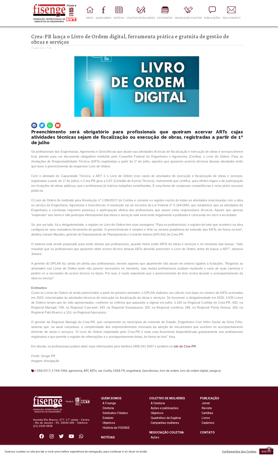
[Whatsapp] (81, 436)
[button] (34, 125)
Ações (154, 437)
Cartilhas (207, 413)
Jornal (206, 403)
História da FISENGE (115, 428)
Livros (206, 418)
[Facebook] (42, 436)
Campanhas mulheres (164, 423)
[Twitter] (61, 436)
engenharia (133, 371)
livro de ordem (169, 371)
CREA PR (119, 371)
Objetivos (108, 423)
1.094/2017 (42, 371)
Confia (107, 371)
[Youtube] (71, 436)
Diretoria (107, 408)
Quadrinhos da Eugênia (165, 418)
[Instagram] (51, 436)
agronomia (75, 371)
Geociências (150, 371)
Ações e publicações (164, 408)
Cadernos (208, 423)
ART (86, 371)
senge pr (215, 371)
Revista (207, 408)
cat (100, 371)
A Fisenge (108, 403)
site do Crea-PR (185, 346)
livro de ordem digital (194, 371)
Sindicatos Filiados (114, 413)
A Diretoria (157, 403)
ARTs (93, 371)
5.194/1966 (59, 371)
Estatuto (107, 418)
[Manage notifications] (269, 450)
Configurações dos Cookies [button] (239, 451)
